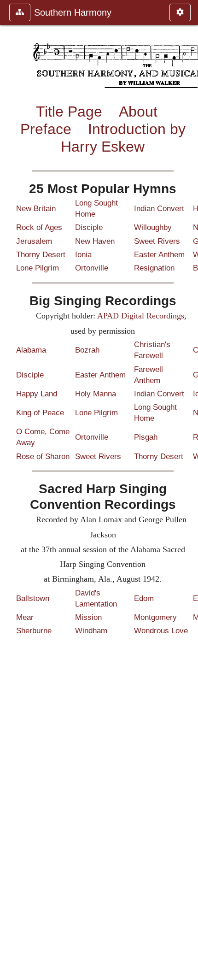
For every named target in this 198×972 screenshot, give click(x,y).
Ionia (83, 254)
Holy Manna (95, 393)
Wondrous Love (161, 630)
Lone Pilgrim (37, 268)
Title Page (69, 111)
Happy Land (36, 393)
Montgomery (155, 617)
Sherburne (34, 630)
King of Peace (40, 412)
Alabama (31, 350)
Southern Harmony (72, 12)
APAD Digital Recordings (140, 315)
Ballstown (32, 598)
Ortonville (91, 268)
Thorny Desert (40, 254)
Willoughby (153, 227)
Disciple (89, 227)
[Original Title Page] (187, 486)
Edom (144, 598)
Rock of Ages (39, 227)
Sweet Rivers (157, 241)
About (138, 111)
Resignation (154, 268)
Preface (45, 129)
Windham (91, 630)
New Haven (95, 241)
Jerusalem (34, 241)
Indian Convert (159, 208)
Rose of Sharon (43, 456)
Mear (25, 617)
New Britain (36, 208)
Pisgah (145, 437)
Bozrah (87, 350)
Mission (88, 617)
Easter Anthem (159, 254)
